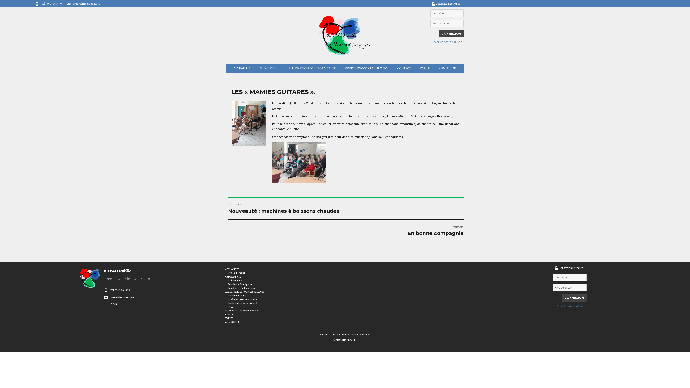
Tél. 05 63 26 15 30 (120, 290)
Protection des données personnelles (345, 334)
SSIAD (231, 307)
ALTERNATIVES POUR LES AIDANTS (312, 68)
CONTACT (404, 68)
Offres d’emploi (236, 273)
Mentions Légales (345, 340)
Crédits (114, 304)
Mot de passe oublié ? (448, 42)
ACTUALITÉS (242, 68)
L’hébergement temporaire (242, 299)
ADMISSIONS (447, 68)
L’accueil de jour (236, 295)
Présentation (235, 280)
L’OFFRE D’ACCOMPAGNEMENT (366, 68)
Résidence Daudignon (240, 284)
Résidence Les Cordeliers (242, 288)
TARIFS (425, 68)
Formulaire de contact (86, 4)
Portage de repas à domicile (243, 303)
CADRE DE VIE (269, 68)
